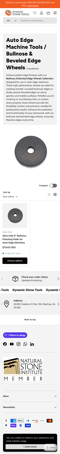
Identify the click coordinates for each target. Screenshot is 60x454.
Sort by (6, 192)
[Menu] (55, 13)
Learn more (33, 5)
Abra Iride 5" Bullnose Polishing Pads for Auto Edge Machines (14, 239)
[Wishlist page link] (34, 12)
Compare (43, 185)
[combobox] (30, 20)
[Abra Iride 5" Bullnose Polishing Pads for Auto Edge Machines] (14, 215)
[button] (48, 13)
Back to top (30, 319)
